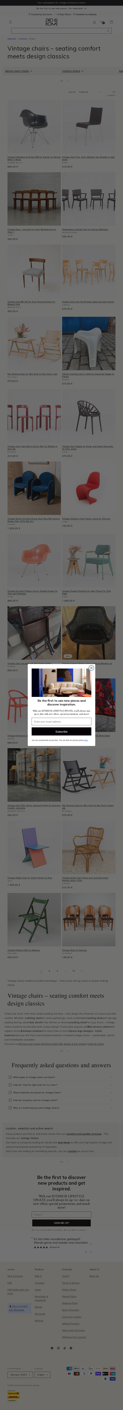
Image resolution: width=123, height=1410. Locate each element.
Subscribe (62, 731)
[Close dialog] (91, 667)
